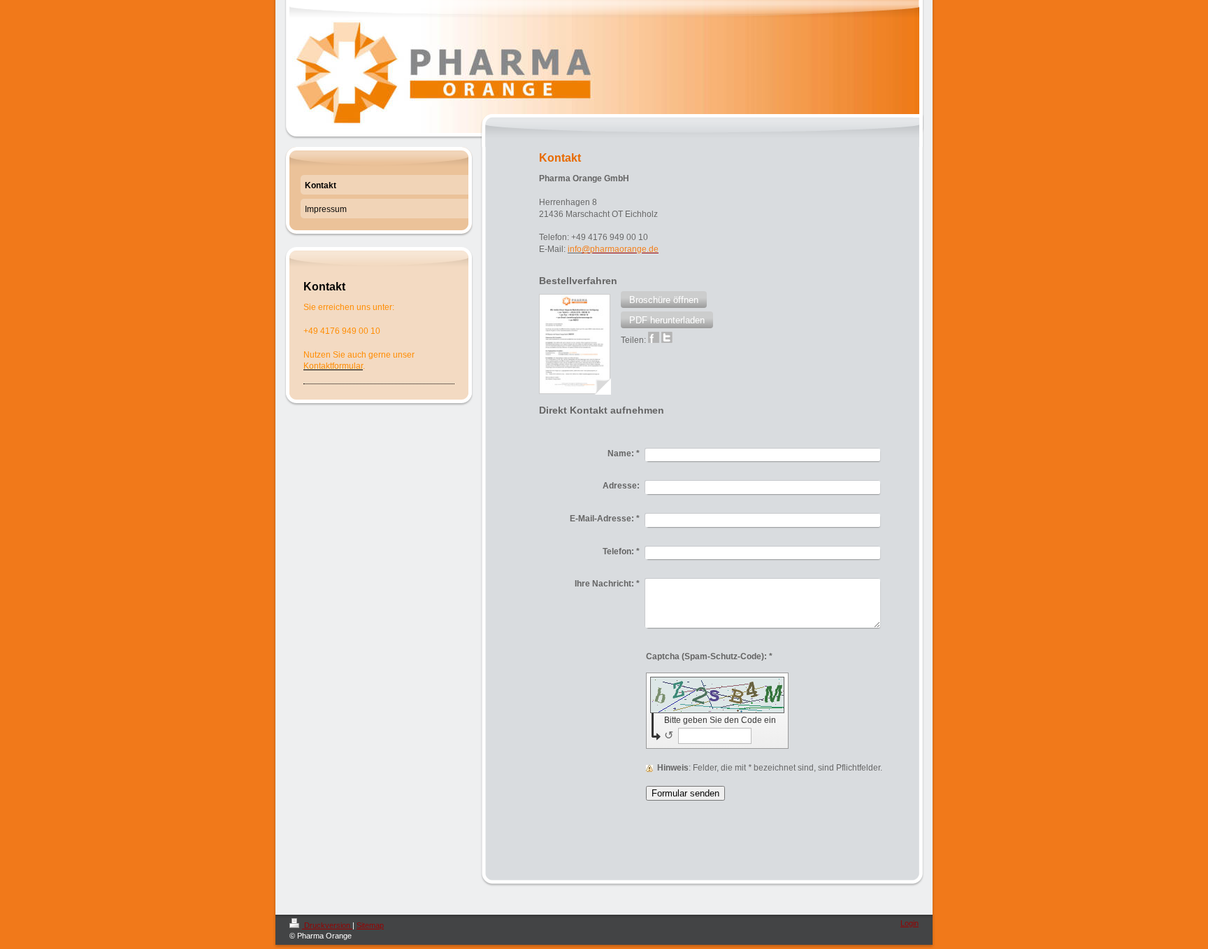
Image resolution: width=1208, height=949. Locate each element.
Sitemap (370, 925)
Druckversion (327, 925)
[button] (664, 299)
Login (909, 923)
